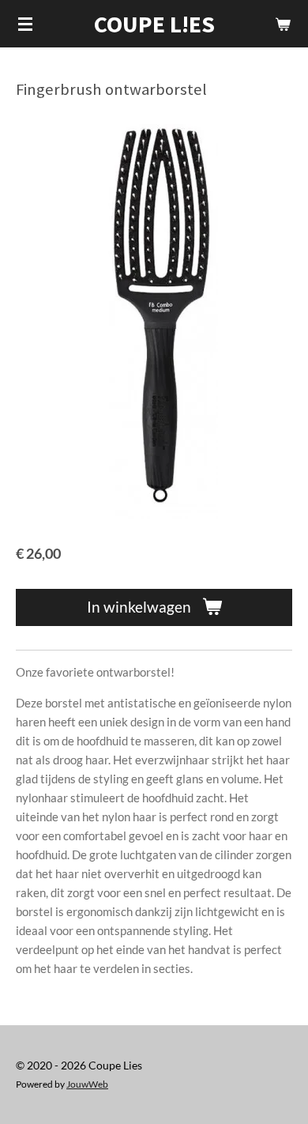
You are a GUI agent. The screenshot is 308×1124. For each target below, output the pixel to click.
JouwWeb (87, 1083)
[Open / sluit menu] (25, 24)
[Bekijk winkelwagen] (282, 24)
